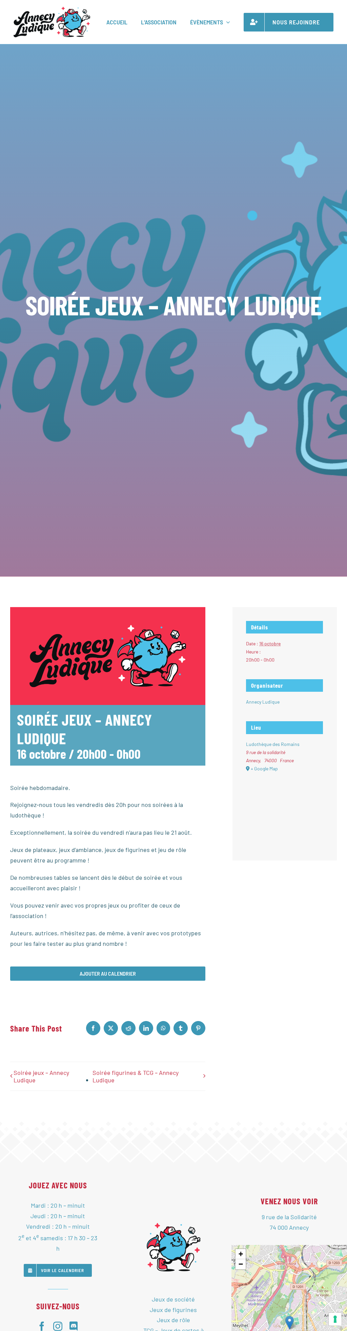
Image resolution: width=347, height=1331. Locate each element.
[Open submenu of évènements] (226, 22)
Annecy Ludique (263, 702)
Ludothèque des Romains (273, 744)
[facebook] (41, 1326)
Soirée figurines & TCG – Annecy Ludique (136, 1076)
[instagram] (57, 1326)
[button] (289, 1323)
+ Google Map (264, 768)
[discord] (73, 1326)
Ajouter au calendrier (108, 973)
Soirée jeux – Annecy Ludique (41, 1076)
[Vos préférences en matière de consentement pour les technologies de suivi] (335, 1319)
